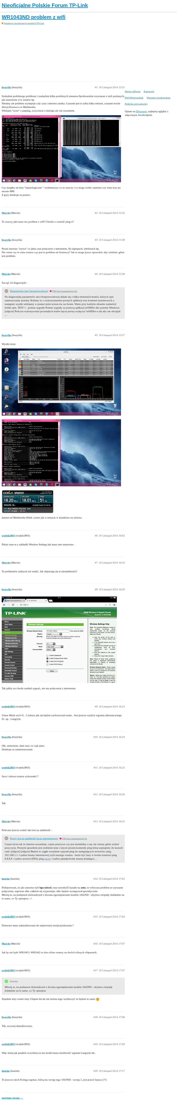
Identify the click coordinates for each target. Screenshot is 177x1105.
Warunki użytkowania (158, 97)
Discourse (141, 111)
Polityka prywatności (136, 104)
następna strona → (12, 1098)
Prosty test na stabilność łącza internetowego (34, 838)
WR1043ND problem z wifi (33, 17)
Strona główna (132, 91)
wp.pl (47, 858)
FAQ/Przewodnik (134, 97)
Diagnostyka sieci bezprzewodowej (29, 291)
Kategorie (149, 91)
